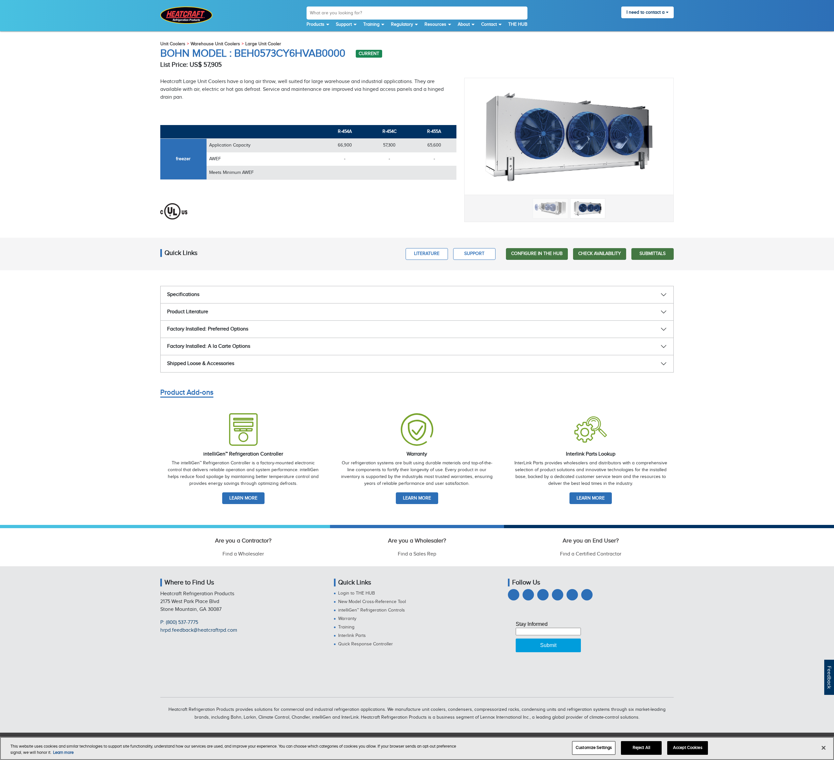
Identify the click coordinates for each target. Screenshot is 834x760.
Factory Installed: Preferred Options (207, 329)
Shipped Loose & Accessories (200, 363)
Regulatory (402, 24)
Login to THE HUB (356, 593)
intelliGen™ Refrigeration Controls (371, 610)
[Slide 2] (588, 208)
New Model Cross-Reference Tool (372, 601)
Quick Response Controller (365, 644)
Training (371, 24)
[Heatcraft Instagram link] (557, 594)
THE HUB (517, 24)
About (464, 24)
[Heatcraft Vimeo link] (587, 594)
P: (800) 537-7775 (179, 622)
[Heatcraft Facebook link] (513, 594)
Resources (435, 24)
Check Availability (599, 253)
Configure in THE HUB (537, 253)
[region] (417, 748)
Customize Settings (594, 747)
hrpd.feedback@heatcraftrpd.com (198, 630)
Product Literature (187, 312)
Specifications (183, 294)
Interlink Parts (352, 635)
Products (315, 24)
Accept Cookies (687, 747)
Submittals (653, 253)
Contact (489, 24)
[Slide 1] (550, 208)
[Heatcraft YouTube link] (572, 594)
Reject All (641, 747)
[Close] (823, 747)
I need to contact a (645, 12)
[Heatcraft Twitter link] (528, 594)
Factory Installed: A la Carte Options (208, 346)
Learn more (243, 498)
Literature (426, 253)
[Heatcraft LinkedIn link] (543, 594)
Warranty (347, 618)
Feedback (829, 677)
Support (344, 24)
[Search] (522, 14)
